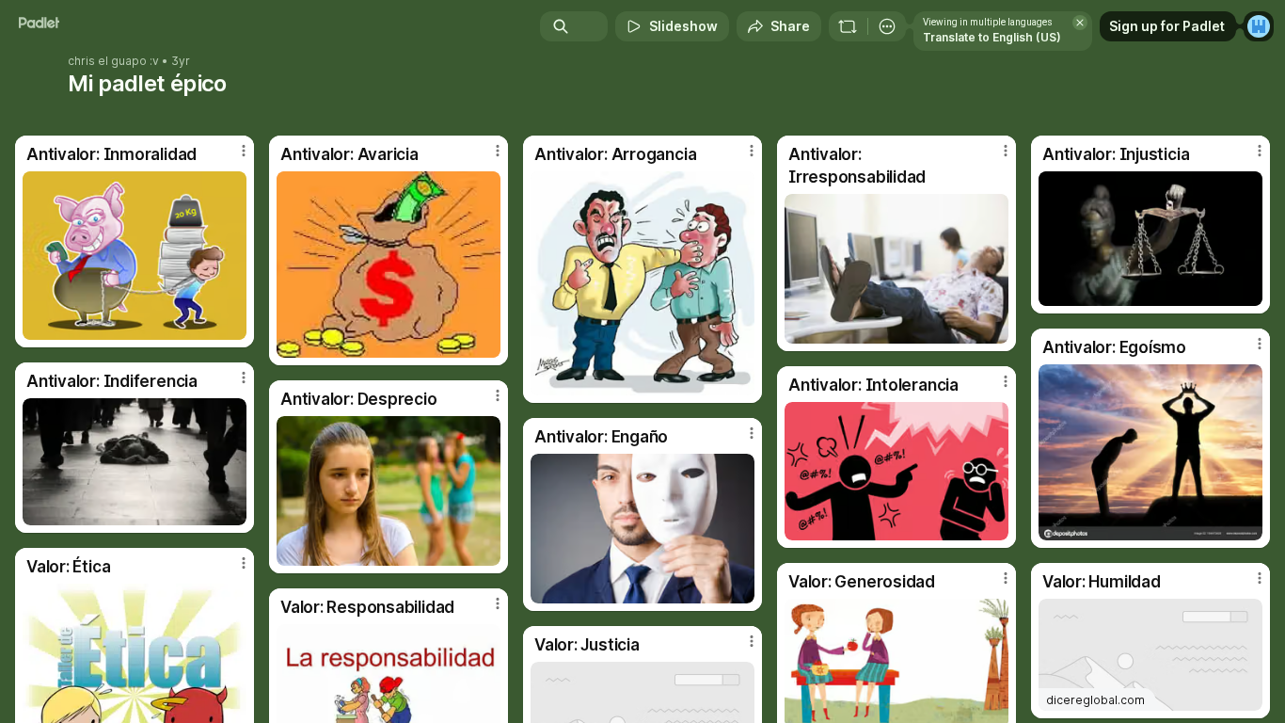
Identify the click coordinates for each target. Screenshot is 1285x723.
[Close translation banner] (1079, 22)
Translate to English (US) (992, 37)
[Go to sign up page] (1259, 26)
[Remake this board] (847, 26)
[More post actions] (243, 150)
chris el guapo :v (113, 61)
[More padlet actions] (887, 26)
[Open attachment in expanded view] (134, 255)
